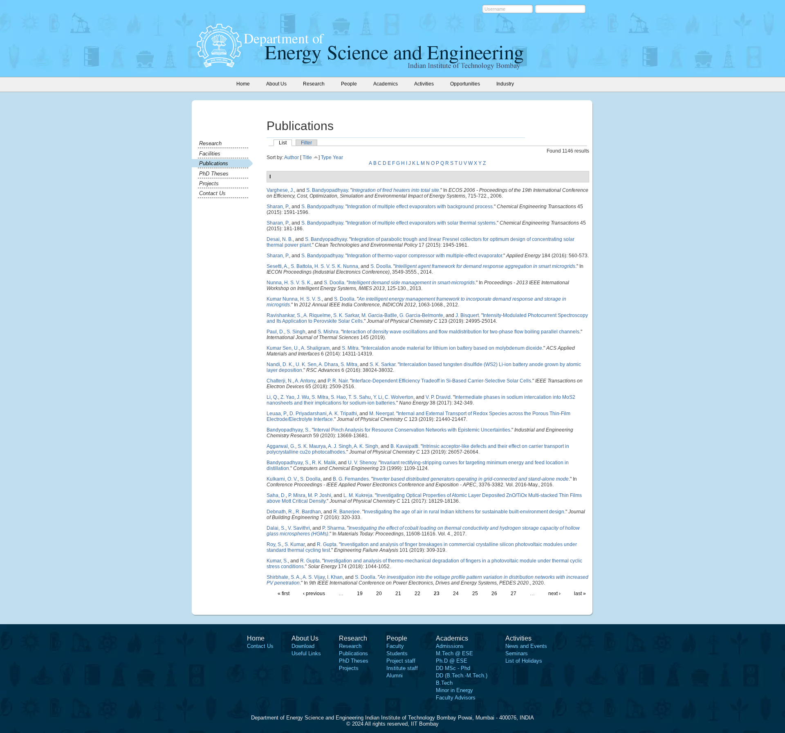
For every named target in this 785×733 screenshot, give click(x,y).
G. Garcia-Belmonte (421, 315)
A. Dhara (328, 364)
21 (398, 593)
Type (326, 157)
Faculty (395, 646)
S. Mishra (328, 332)
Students (397, 653)
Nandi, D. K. (280, 364)
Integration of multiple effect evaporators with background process (420, 206)
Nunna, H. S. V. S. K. (289, 283)
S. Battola (301, 266)
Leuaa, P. (277, 413)
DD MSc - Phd (453, 668)
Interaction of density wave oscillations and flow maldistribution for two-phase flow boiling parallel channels (461, 332)
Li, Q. (272, 397)
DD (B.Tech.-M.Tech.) (461, 675)
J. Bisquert (467, 315)
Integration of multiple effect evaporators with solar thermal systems (421, 223)
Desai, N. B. (280, 239)
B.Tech (444, 683)
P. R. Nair (337, 381)
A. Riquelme (317, 315)
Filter (306, 143)
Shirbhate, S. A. (284, 577)
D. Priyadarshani (308, 413)
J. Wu (303, 397)
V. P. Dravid (438, 397)
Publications (213, 163)
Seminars (516, 653)
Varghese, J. (280, 190)
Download (303, 646)
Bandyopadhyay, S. (288, 430)
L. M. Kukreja (357, 495)
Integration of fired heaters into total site (395, 190)
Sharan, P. (278, 206)
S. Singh (296, 332)
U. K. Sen (306, 364)
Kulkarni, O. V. (282, 479)
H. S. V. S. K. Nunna (336, 266)
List (283, 143)
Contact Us (212, 193)
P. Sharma (333, 528)
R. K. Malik (324, 462)
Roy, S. (274, 544)
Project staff (400, 661)
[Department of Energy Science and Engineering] (219, 65)
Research (210, 143)
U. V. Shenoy (362, 462)
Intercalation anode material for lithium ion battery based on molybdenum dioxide (452, 348)
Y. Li (377, 397)
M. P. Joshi (319, 495)
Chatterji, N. (280, 381)
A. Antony (305, 381)
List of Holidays (523, 661)
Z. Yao (287, 397)
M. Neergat (381, 413)
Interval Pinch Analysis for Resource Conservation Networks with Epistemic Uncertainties (412, 430)
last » (580, 593)
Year (338, 157)
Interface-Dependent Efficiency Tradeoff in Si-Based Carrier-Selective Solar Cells (441, 381)
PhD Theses (214, 174)
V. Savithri (299, 528)
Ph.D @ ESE (451, 661)
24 (456, 593)
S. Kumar (295, 544)
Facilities (209, 154)
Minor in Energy (454, 690)
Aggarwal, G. (281, 446)
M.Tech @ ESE (454, 653)
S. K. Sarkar (346, 315)
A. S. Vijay (314, 577)
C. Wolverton (399, 397)
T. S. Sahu (359, 397)
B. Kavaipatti (404, 446)
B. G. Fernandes (351, 479)
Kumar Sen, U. (283, 348)
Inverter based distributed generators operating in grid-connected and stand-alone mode (471, 479)
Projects (209, 183)
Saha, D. (276, 495)
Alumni (394, 675)
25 (475, 593)
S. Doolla (380, 266)
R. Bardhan (308, 512)
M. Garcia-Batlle (379, 315)
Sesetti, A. (277, 266)
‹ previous (314, 593)
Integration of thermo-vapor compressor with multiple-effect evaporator (424, 256)
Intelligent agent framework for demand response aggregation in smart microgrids (485, 266)
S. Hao (338, 397)
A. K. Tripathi (343, 413)
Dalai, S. (276, 528)
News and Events (526, 646)
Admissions (450, 646)
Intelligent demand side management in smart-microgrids (411, 283)
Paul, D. (275, 332)
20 (379, 593)
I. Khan (335, 577)
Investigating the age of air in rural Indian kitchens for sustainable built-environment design (464, 512)
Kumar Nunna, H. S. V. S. (294, 299)
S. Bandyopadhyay (327, 190)
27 (513, 593)
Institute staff (402, 668)
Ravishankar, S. (284, 315)
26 (494, 593)
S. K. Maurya (312, 446)
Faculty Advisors (455, 698)
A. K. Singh (366, 446)
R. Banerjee (346, 512)
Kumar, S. (277, 561)
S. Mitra (350, 348)
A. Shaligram (315, 348)
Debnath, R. (280, 512)
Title (307, 157)
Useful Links (306, 653)
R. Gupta (326, 544)
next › (554, 593)
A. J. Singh (340, 446)
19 (360, 593)
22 (417, 593)
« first (283, 593)
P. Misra (296, 495)
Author (291, 157)
